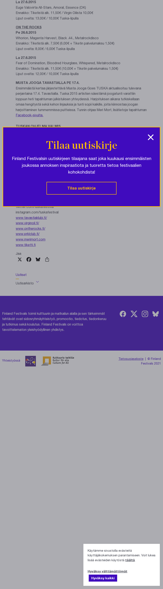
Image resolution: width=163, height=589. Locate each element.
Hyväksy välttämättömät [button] (107, 571)
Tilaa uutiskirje (81, 188)
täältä (130, 560)
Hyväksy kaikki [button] (103, 578)
